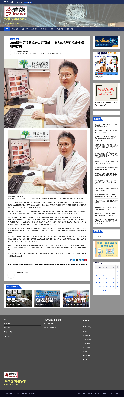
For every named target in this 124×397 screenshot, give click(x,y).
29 (114, 287)
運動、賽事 (70, 29)
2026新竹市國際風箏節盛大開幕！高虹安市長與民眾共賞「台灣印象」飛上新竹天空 (106, 155)
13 (107, 279)
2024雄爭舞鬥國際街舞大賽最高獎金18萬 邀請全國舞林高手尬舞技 (32, 264)
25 (100, 287)
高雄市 (17, 39)
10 (96, 279)
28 (110, 287)
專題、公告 (60, 29)
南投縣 (9, 296)
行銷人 (85, 351)
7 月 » (108, 291)
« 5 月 (104, 291)
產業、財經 (44, 29)
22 (114, 283)
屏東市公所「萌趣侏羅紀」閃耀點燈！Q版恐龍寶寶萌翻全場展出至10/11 (76, 301)
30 (117, 287)
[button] (118, 29)
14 (110, 279)
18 (100, 283)
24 (96, 287)
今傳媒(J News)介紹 (87, 393)
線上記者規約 (114, 393)
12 (103, 279)
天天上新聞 (86, 347)
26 (103, 287)
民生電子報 (86, 355)
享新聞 (85, 360)
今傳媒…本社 (87, 327)
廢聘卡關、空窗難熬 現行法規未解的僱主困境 (18, 300)
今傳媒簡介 (98, 393)
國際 (52, 29)
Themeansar (33, 393)
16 (117, 279)
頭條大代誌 (15, 29)
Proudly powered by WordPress (12, 393)
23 (117, 283)
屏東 (71, 296)
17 (96, 283)
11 (100, 279)
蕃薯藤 (85, 331)
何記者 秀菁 (21, 304)
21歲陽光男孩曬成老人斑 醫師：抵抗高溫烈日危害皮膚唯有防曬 (44, 53)
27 (107, 287)
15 (114, 279)
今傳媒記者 (106, 393)
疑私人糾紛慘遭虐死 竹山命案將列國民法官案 (47, 300)
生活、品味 (34, 29)
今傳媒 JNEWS (15, 19)
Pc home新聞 (87, 339)
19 (103, 283)
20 (107, 283)
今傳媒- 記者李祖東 (23, 51)
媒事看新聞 (86, 343)
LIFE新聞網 (86, 335)
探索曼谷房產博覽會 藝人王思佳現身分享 (70, 264)
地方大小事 (25, 29)
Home (78, 393)
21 (110, 283)
